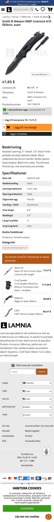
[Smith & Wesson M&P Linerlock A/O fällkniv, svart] (27, 53)
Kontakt (6, 431)
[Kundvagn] (50, 9)
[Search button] (32, 9)
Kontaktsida (8, 436)
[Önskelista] (43, 9)
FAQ (4, 441)
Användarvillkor (33, 441)
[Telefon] (37, 9)
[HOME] (9, 9)
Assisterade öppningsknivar (15, 247)
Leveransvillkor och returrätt (39, 425)
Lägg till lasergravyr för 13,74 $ (20, 120)
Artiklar (29, 436)
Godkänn (27, 508)
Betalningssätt (32, 431)
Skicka (41, 371)
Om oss (5, 425)
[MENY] (3, 9)
